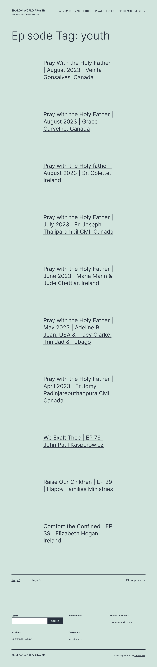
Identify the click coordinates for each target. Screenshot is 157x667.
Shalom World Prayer (28, 10)
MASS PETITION (83, 11)
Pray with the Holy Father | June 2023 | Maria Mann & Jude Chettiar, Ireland (78, 276)
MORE (138, 11)
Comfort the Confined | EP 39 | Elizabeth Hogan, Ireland (77, 533)
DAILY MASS (64, 11)
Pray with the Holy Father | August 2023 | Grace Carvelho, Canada (78, 121)
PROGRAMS (125, 11)
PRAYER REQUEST (105, 11)
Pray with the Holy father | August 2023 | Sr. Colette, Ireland (77, 172)
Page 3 (36, 580)
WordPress (139, 655)
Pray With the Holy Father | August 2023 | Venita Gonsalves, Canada (77, 70)
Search (15, 615)
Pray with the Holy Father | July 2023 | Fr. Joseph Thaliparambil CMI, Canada (78, 224)
